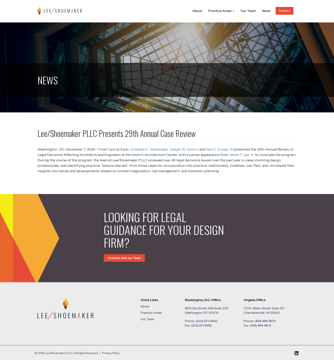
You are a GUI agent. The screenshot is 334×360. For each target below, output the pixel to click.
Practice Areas (220, 11)
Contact (284, 11)
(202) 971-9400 (206, 321)
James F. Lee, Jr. (241, 155)
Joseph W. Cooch (183, 149)
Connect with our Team (124, 258)
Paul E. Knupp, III (219, 149)
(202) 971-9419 (201, 325)
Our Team (248, 11)
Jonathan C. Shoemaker (149, 149)
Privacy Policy (111, 353)
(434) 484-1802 (260, 325)
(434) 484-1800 (265, 321)
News (266, 11)
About (197, 11)
